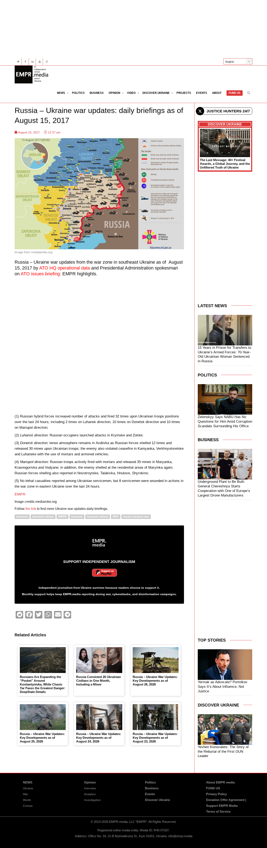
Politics (78, 92)
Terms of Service (218, 811)
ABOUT (217, 92)
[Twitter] (18, 61)
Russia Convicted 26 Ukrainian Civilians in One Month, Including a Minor (98, 680)
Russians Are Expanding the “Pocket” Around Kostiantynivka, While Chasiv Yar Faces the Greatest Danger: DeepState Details (42, 684)
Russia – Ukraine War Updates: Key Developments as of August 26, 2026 (155, 680)
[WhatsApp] (48, 614)
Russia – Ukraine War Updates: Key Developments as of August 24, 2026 (98, 737)
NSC (116, 516)
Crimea (28, 805)
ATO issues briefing (40, 273)
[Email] (58, 614)
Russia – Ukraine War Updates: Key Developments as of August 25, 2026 (42, 737)
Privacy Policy (216, 794)
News (61, 92)
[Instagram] (46, 61)
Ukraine (28, 788)
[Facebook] (25, 61)
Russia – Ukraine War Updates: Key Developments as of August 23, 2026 (155, 737)
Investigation (92, 800)
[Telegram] (67, 614)
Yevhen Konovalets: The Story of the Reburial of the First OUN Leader (223, 751)
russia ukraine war (136, 516)
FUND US (235, 92)
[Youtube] (39, 61)
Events (201, 92)
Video (131, 92)
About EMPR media (220, 782)
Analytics (90, 794)
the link (30, 508)
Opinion (115, 92)
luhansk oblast (97, 516)
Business (97, 92)
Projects (183, 92)
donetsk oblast (43, 516)
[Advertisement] (133, 29)
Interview (90, 788)
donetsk (22, 516)
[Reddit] (19, 614)
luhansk (77, 516)
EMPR (20, 494)
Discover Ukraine (156, 92)
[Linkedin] (32, 61)
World (27, 800)
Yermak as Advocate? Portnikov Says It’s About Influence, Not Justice (222, 686)
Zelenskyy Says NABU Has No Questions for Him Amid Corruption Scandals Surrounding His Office (225, 421)
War (25, 794)
